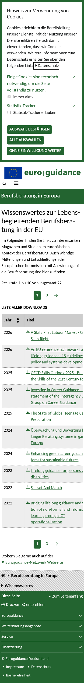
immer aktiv (23, 97)
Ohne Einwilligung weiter (35, 151)
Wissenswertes (19, 586)
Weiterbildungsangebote (21, 626)
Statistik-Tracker (21, 106)
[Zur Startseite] (42, 172)
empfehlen (35, 605)
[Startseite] (3, 575)
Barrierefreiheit (18, 675)
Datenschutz (48, 66)
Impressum (15, 667)
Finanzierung (11, 647)
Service (7, 637)
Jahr (7, 320)
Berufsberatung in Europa (30, 196)
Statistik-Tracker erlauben (34, 113)
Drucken (12, 605)
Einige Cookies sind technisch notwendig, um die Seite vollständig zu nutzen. (32, 84)
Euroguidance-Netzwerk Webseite (34, 562)
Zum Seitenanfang (67, 596)
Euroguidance (12, 616)
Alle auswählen (25, 140)
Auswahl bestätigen (29, 129)
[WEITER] (56, 295)
